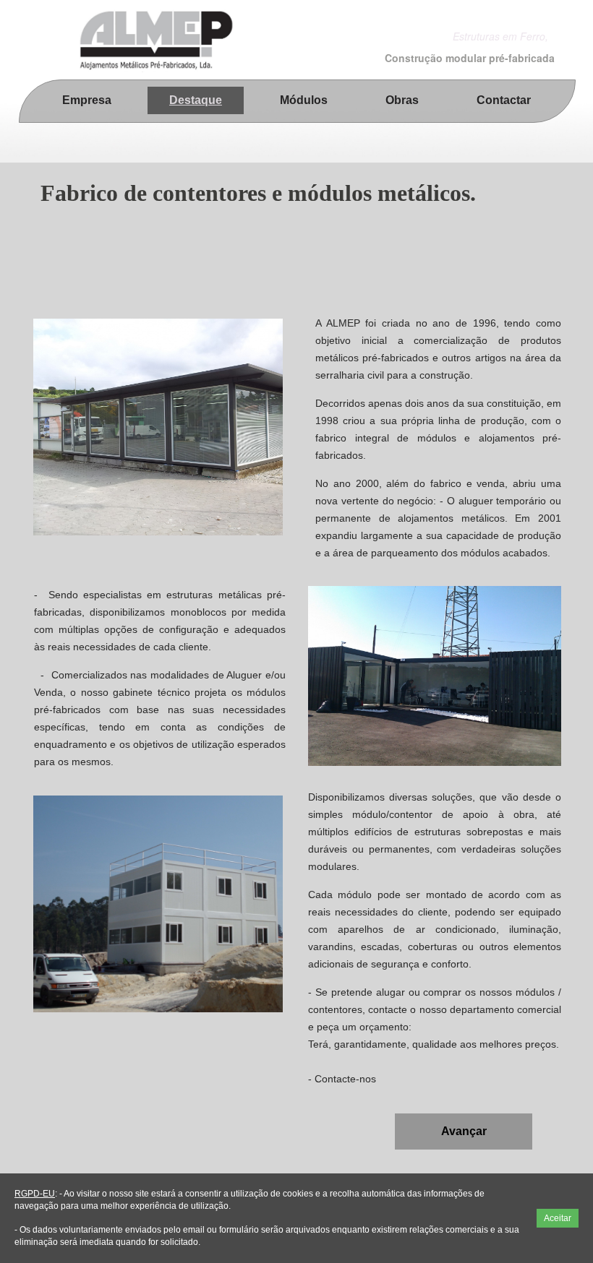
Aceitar (557, 1218)
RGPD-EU (34, 1194)
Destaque (195, 100)
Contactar (504, 100)
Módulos (304, 100)
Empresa (86, 100)
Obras (402, 100)
